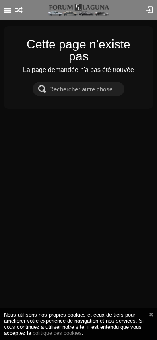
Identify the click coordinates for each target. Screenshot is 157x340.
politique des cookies (57, 333)
